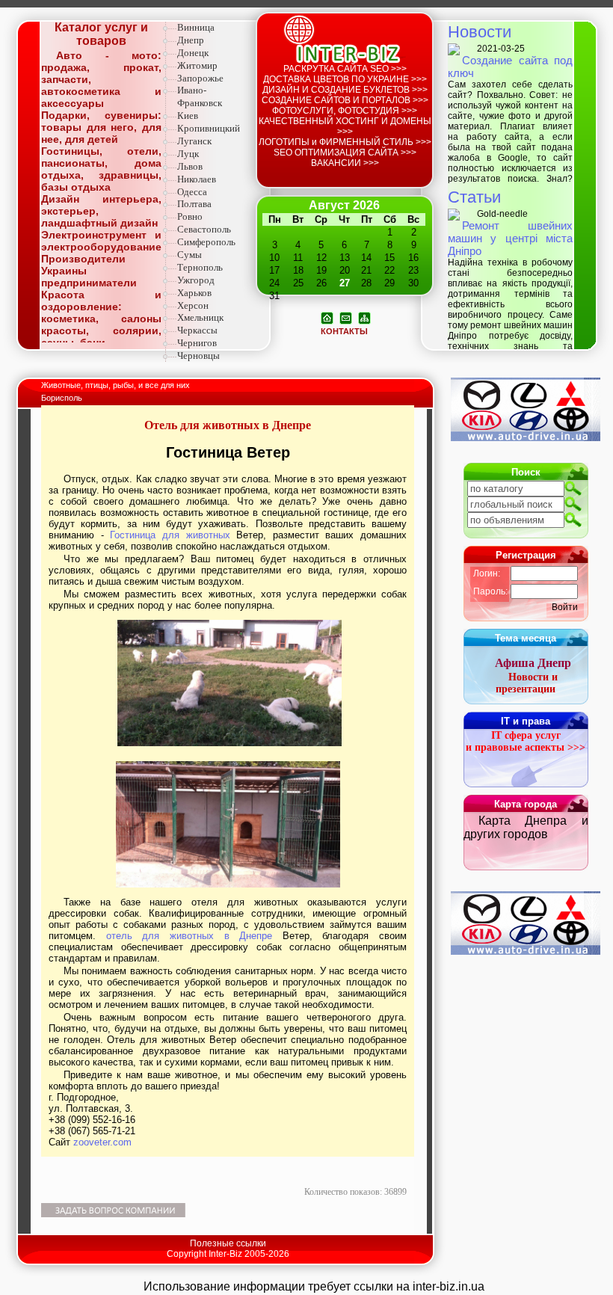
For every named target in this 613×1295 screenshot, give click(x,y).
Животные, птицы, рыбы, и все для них (116, 385)
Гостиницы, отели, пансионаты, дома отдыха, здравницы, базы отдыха (101, 169)
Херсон (193, 305)
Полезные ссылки (228, 1243)
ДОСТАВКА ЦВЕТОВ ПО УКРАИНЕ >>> (345, 79)
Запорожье (200, 78)
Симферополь (206, 241)
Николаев (196, 179)
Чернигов (197, 342)
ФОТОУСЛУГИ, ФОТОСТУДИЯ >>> (344, 110)
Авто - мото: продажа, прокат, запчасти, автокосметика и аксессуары (101, 79)
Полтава (194, 203)
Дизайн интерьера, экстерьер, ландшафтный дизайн (101, 211)
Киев (187, 115)
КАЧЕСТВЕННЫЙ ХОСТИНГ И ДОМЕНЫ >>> (345, 126)
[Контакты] (345, 317)
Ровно (190, 216)
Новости (479, 31)
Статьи (474, 197)
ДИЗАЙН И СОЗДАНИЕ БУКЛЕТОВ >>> (345, 89)
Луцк (188, 153)
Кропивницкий (208, 128)
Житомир (197, 65)
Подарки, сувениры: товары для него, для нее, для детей (101, 127)
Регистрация (526, 555)
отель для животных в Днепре (189, 935)
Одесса (192, 191)
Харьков (194, 292)
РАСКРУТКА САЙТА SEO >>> (345, 69)
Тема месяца (525, 638)
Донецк (193, 52)
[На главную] (327, 317)
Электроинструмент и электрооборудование (101, 241)
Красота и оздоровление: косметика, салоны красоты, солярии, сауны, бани (101, 318)
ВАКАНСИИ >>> (345, 163)
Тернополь (200, 267)
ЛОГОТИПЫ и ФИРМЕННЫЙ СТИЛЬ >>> (345, 142)
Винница (196, 27)
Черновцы (198, 355)
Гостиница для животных (170, 535)
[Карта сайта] (364, 317)
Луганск (194, 141)
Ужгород (196, 280)
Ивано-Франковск (199, 96)
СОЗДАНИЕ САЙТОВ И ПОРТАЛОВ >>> (345, 100)
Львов (190, 166)
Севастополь (204, 229)
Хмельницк (200, 317)
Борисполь (61, 397)
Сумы (189, 254)
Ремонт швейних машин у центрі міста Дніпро (510, 238)
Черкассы (197, 330)
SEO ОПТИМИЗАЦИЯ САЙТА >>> (345, 152)
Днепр (190, 40)
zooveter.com (102, 1142)
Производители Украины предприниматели (89, 271)
